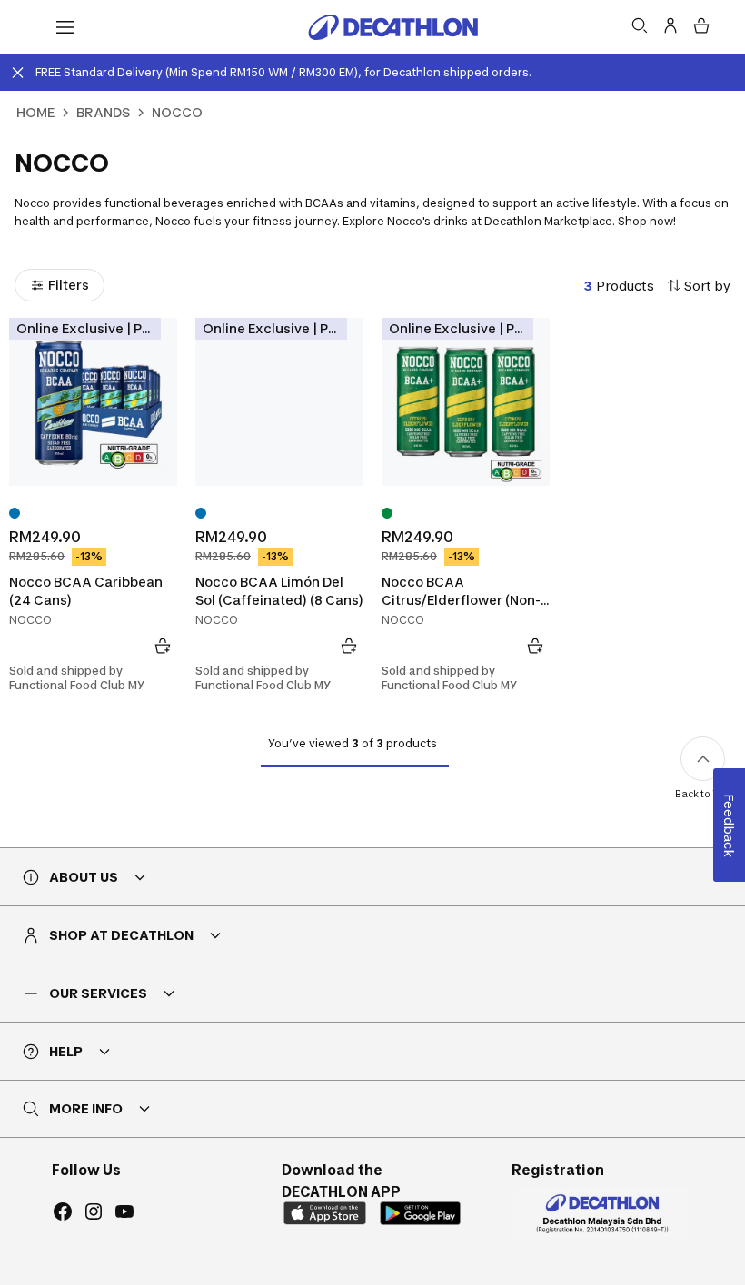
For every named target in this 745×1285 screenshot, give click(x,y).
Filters (68, 284)
